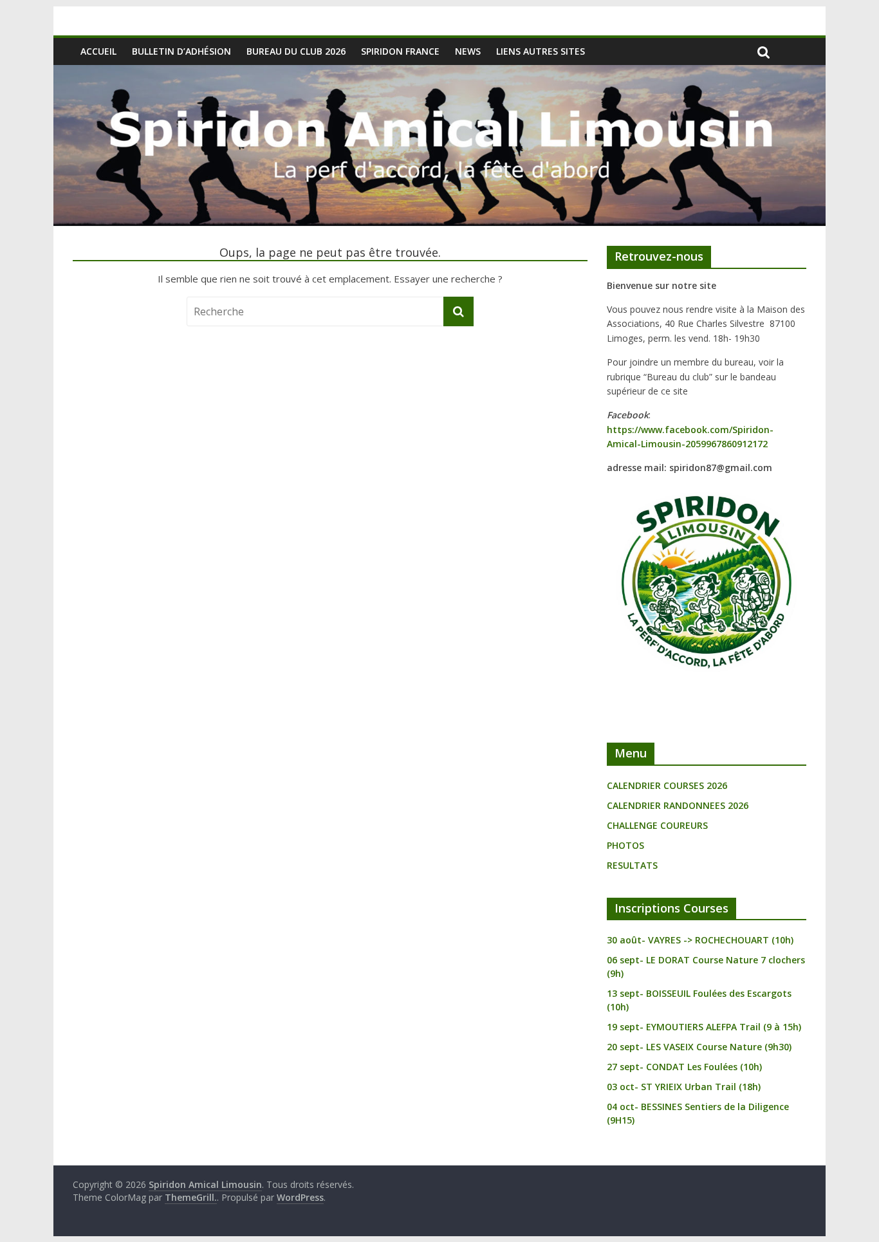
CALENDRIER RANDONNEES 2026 (677, 805)
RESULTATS (632, 865)
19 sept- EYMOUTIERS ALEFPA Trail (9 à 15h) (704, 1027)
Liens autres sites (540, 51)
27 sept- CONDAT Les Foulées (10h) (684, 1067)
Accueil (98, 51)
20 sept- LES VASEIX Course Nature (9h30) (699, 1047)
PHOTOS (625, 845)
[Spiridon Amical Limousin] (439, 73)
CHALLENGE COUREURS (657, 825)
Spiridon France (400, 51)
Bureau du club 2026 (296, 51)
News (468, 51)
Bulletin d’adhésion (181, 51)
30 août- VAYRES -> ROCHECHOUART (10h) (700, 940)
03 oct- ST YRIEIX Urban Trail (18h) (684, 1086)
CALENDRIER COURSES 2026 (667, 785)
